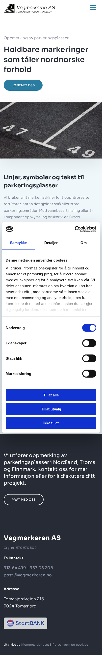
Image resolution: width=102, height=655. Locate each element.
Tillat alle (51, 395)
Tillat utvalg (51, 409)
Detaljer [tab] (51, 243)
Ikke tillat (51, 423)
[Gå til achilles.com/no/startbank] (25, 623)
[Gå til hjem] (34, 8)
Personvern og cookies (70, 644)
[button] (83, 7)
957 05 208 (41, 567)
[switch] (89, 343)
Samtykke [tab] (18, 243)
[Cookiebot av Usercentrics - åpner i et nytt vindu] (74, 229)
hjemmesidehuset (35, 644)
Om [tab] (83, 243)
